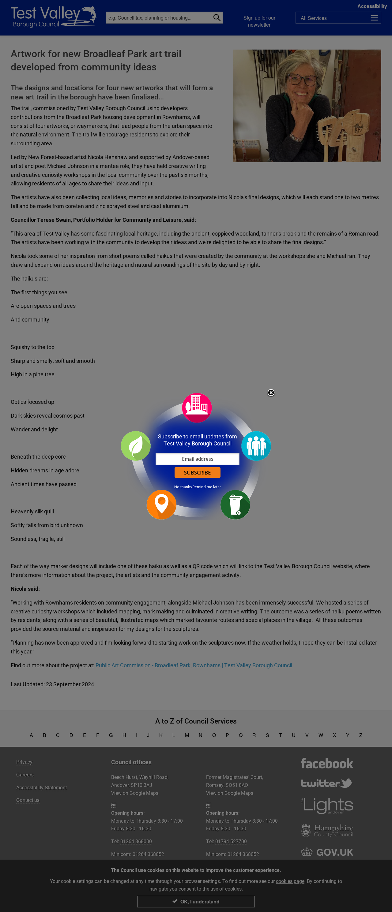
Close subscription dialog (271, 393)
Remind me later (207, 487)
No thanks (183, 487)
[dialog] (196, 456)
